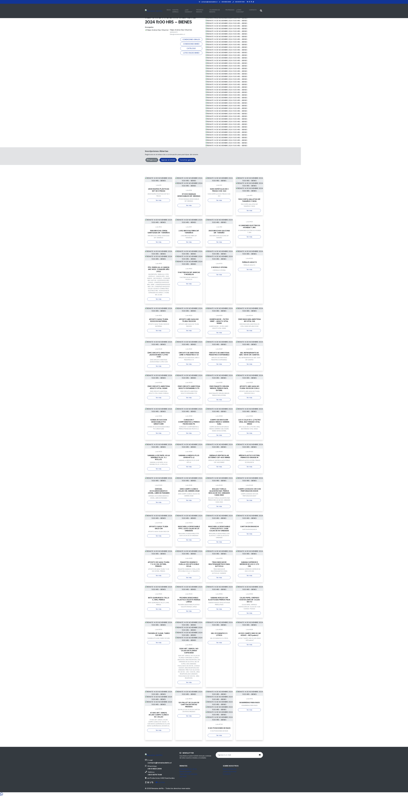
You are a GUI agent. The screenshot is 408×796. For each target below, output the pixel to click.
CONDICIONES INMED (191, 44)
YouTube (260, 2)
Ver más (158, 200)
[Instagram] (249, 2)
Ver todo (183, 776)
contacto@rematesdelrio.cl (209, 2)
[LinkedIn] (247, 2)
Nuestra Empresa (175, 11)
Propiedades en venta (188, 769)
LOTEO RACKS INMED (191, 53)
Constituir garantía (186, 160)
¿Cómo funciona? (240, 11)
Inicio (169, 10)
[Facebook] (251, 2)
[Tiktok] (253, 2)
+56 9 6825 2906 (226, 2)
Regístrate (152, 160)
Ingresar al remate (168, 160)
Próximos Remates (199, 11)
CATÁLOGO (191, 48)
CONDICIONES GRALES (191, 39)
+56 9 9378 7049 (239, 2)
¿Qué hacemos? (188, 11)
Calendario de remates (214, 11)
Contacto (253, 10)
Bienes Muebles (185, 771)
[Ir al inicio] (153, 11)
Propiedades (229, 10)
